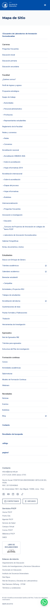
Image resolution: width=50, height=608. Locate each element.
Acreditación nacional (10, 150)
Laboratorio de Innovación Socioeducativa (20, 235)
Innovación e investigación (12, 215)
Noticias (5, 398)
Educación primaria (9, 61)
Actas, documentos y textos (13, 247)
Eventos (5, 404)
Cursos (5, 362)
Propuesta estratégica (10, 91)
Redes (6, 138)
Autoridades (8, 103)
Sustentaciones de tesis (11, 307)
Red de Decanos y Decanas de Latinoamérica (19, 581)
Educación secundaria (10, 67)
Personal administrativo (13, 109)
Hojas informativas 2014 (13, 168)
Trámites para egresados (11, 343)
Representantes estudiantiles (15, 121)
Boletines (7, 197)
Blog (4, 416)
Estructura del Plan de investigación (15, 349)
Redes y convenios (9, 133)
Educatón (7, 221)
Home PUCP (7, 512)
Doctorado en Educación (11, 570)
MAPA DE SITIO (7, 604)
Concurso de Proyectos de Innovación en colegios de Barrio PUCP (24, 228)
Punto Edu (6, 516)
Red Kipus (6, 577)
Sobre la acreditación (12, 162)
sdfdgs (5, 443)
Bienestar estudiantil (10, 277)
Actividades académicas (11, 368)
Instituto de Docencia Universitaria (15, 573)
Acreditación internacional (12, 174)
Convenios (8, 144)
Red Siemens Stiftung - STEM (13, 584)
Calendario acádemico (10, 272)
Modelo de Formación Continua (14, 380)
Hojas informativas (11, 191)
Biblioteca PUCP (8, 534)
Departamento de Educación (13, 563)
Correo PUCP (7, 530)
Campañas (8, 283)
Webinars (5, 385)
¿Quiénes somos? (9, 79)
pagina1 (5, 453)
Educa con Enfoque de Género (14, 260)
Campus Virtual (8, 527)
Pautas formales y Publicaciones (14, 313)
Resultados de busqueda (12, 434)
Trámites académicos (10, 266)
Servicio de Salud (8, 523)
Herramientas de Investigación (13, 325)
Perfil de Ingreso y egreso (12, 85)
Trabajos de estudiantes (11, 295)
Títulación (6, 319)
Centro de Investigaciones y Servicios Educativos (21, 566)
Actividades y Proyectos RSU (13, 289)
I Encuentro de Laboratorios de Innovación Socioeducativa (19, 35)
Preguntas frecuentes (10, 49)
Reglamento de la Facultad (12, 127)
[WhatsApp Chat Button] (44, 602)
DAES (4, 537)
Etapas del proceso (11, 186)
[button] (45, 5)
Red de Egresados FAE (10, 337)
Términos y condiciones (11, 588)
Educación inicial (8, 55)
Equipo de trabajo (9, 97)
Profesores (8, 115)
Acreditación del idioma (11, 301)
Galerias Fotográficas (10, 241)
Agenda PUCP (7, 519)
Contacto (6, 425)
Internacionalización (10, 203)
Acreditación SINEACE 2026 (14, 156)
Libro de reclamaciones (11, 546)
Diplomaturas (7, 374)
